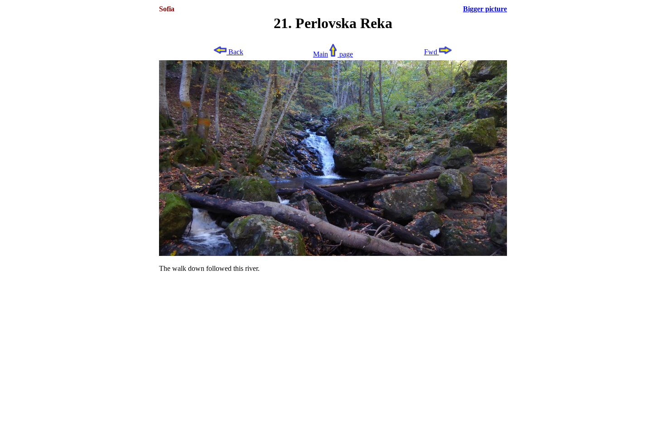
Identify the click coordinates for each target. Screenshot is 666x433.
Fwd (431, 52)
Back (235, 52)
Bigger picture (485, 9)
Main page (333, 54)
